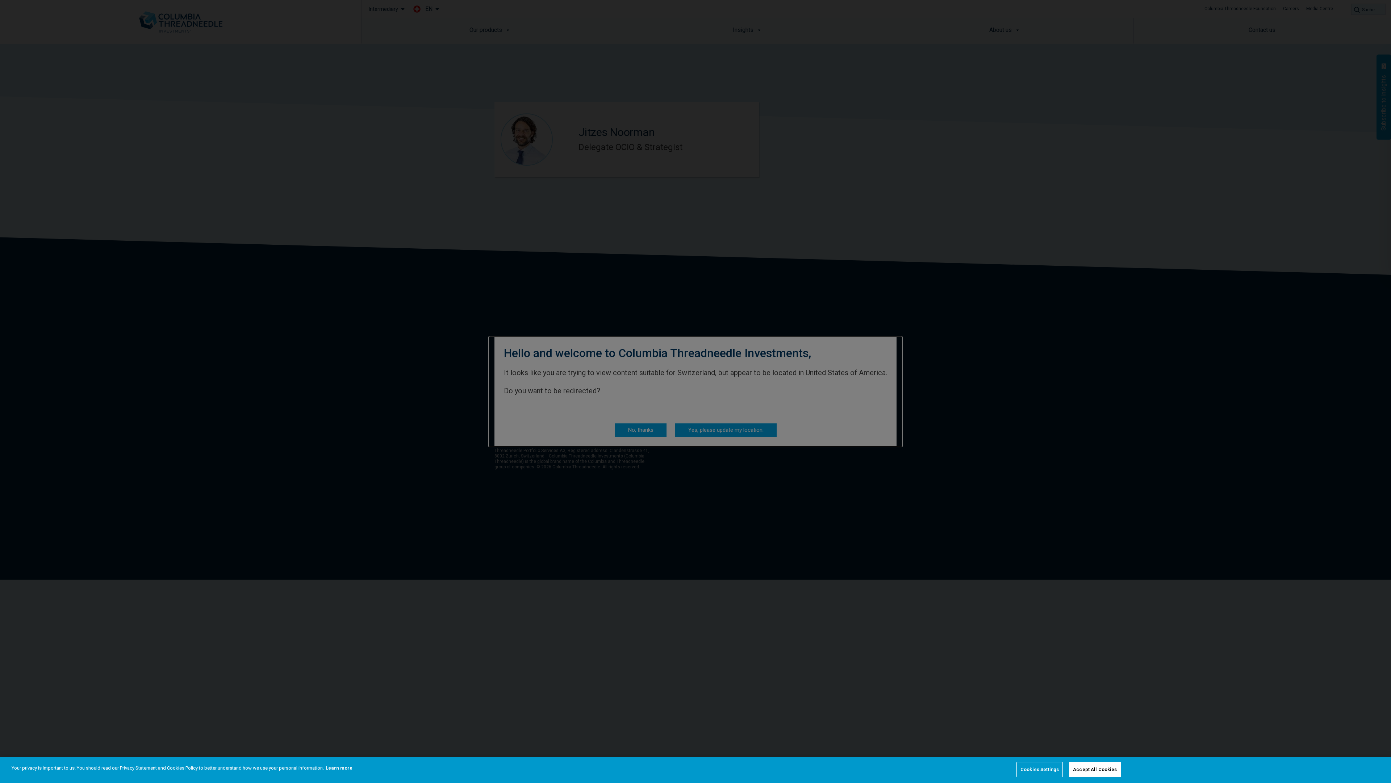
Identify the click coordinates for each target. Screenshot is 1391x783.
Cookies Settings (1039, 769)
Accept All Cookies (1095, 769)
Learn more (339, 768)
